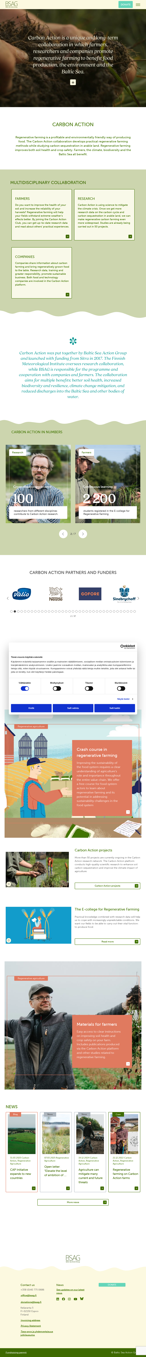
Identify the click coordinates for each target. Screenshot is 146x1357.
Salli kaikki (115, 708)
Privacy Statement (31, 1325)
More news (73, 1202)
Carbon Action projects (107, 885)
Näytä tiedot (123, 699)
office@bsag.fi (28, 1295)
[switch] (57, 688)
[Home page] (73, 1259)
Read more (108, 941)
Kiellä (31, 708)
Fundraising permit (16, 1352)
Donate (125, 4)
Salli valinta (73, 708)
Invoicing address (30, 1320)
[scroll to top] (137, 1344)
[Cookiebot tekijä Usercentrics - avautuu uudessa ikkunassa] (122, 647)
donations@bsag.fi (31, 1302)
